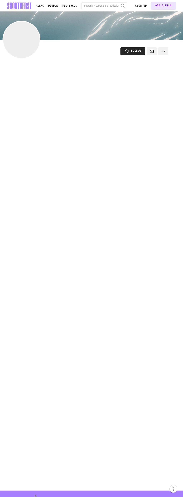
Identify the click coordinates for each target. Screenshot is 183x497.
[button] (173, 489)
